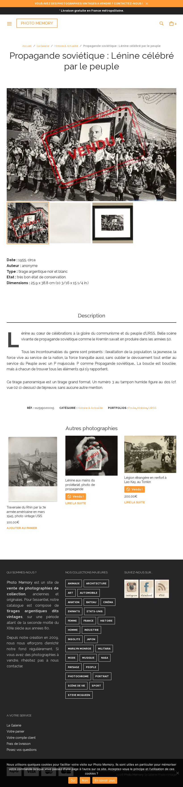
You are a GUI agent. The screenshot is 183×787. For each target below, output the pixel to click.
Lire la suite (75, 503)
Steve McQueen (79, 695)
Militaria (104, 648)
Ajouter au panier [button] (22, 528)
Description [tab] (91, 315)
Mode (71, 657)
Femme (72, 620)
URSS (152, 408)
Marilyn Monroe (79, 648)
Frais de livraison (19, 743)
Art (70, 592)
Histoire (142, 408)
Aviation (73, 602)
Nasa (104, 657)
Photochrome (78, 676)
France (88, 620)
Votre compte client (21, 737)
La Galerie (43, 46)
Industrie (91, 630)
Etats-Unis (95, 611)
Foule (132, 408)
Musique (88, 657)
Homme (73, 630)
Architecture (96, 583)
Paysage (73, 667)
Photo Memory (19, 582)
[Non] (177, 773)
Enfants (74, 611)
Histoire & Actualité (66, 46)
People (91, 667)
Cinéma (108, 602)
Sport (96, 685)
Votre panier (15, 731)
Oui (73, 780)
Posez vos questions (22, 750)
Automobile (88, 592)
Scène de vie (76, 685)
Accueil (26, 46)
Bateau (91, 602)
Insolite (74, 639)
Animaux (73, 583)
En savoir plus (105, 780)
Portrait (102, 676)
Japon (91, 639)
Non (85, 780)
